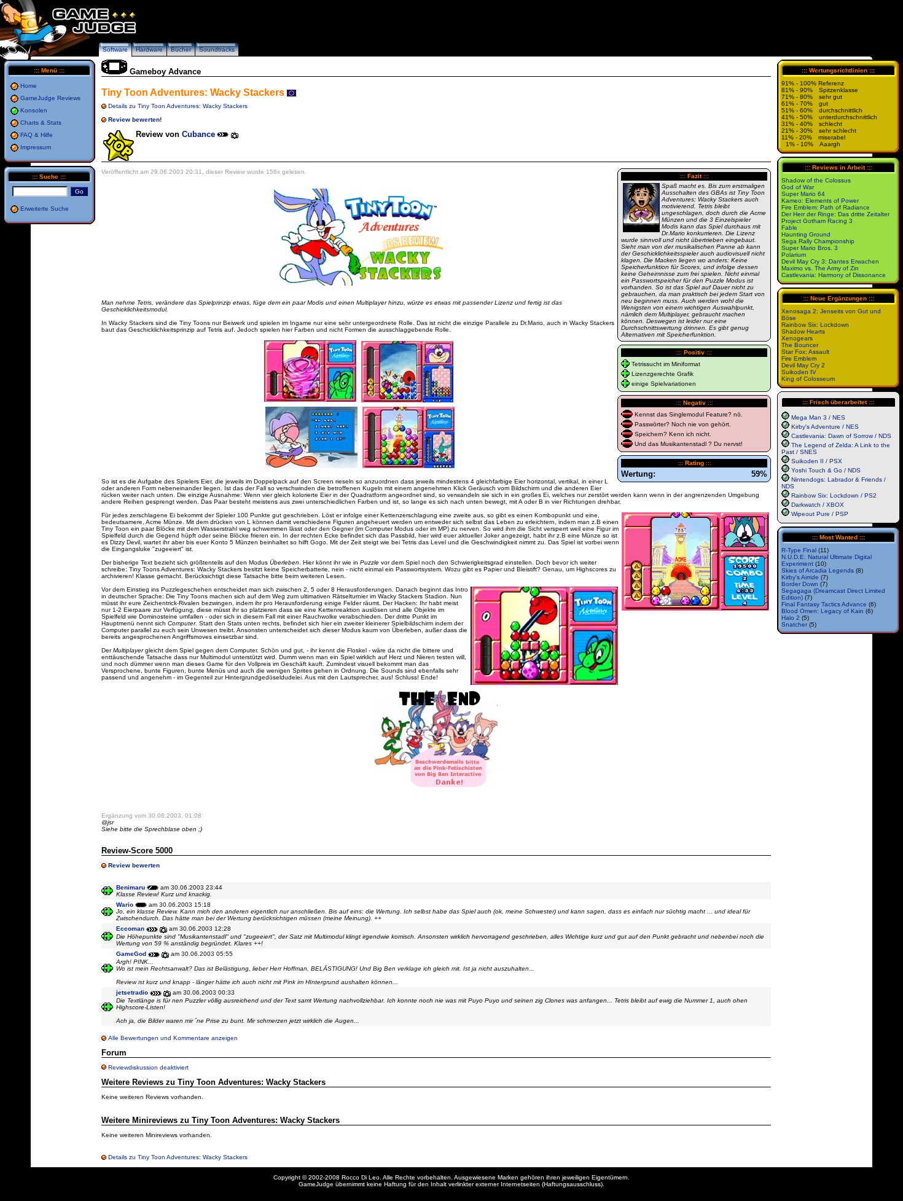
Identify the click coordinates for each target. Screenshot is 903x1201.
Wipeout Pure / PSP (819, 514)
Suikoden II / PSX (816, 461)
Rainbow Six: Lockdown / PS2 (834, 495)
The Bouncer (799, 345)
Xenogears (797, 338)
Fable (789, 227)
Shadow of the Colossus (816, 180)
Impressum (35, 147)
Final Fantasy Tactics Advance (824, 604)
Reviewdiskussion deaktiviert (148, 1067)
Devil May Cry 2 (803, 365)
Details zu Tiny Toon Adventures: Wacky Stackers (178, 106)
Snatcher (794, 624)
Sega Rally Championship (817, 241)
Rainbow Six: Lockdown (815, 324)
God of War (797, 187)
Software (115, 49)
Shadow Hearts (803, 331)
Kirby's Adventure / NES (825, 426)
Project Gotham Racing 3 (817, 220)
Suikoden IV (798, 372)
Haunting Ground (806, 234)
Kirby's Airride (800, 577)
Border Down (799, 584)
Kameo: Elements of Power (820, 200)
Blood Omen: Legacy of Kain (822, 611)
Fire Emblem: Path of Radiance (825, 207)
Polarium (793, 254)
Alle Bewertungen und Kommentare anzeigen (173, 1038)
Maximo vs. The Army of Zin (820, 268)
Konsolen (33, 110)
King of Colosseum (808, 378)
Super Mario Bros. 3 (809, 248)
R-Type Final (798, 550)
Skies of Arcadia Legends (817, 570)
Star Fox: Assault (805, 351)
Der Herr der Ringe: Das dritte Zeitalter (835, 214)
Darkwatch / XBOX (817, 504)
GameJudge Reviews (50, 98)
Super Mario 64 (803, 193)
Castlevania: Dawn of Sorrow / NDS (841, 435)
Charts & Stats (40, 122)
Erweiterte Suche (44, 208)
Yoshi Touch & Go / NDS (826, 470)
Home (28, 85)
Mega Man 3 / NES (818, 417)
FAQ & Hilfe (36, 134)
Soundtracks (217, 49)
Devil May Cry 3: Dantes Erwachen (830, 261)
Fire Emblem (798, 358)
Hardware (149, 49)
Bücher (181, 49)
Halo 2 (790, 617)
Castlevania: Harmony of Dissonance (833, 275)
